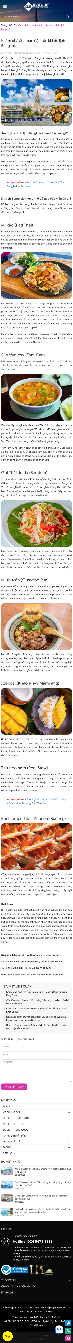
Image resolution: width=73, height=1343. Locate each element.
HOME (6, 1106)
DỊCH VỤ (7, 1147)
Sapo (44, 1339)
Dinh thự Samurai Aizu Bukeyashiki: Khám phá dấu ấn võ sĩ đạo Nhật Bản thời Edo (37, 1027)
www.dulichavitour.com (22, 974)
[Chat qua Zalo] (68, 1323)
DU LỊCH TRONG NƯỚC (16, 1118)
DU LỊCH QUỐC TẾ (13, 1124)
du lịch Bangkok (49, 74)
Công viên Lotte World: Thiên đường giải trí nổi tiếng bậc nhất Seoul (36, 1010)
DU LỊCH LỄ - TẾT (12, 1141)
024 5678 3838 (39, 1241)
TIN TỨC (7, 1153)
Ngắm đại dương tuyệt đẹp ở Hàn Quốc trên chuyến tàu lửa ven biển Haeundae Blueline (36, 1018)
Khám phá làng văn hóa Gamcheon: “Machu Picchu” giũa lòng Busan (36, 994)
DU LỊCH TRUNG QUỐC (16, 1129)
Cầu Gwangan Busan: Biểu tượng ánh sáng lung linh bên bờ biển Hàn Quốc (37, 1002)
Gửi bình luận (15, 1087)
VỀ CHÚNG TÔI (11, 1112)
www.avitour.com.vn (51, 974)
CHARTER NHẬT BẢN (14, 1135)
